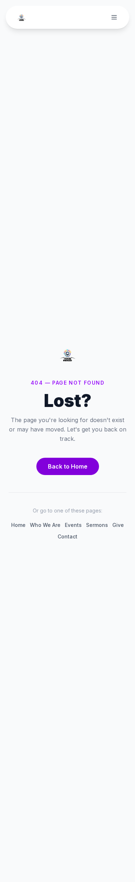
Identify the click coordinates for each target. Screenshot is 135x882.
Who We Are (45, 525)
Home (18, 525)
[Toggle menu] (114, 17)
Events (73, 525)
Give (118, 525)
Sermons (97, 525)
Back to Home (67, 466)
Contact (67, 536)
